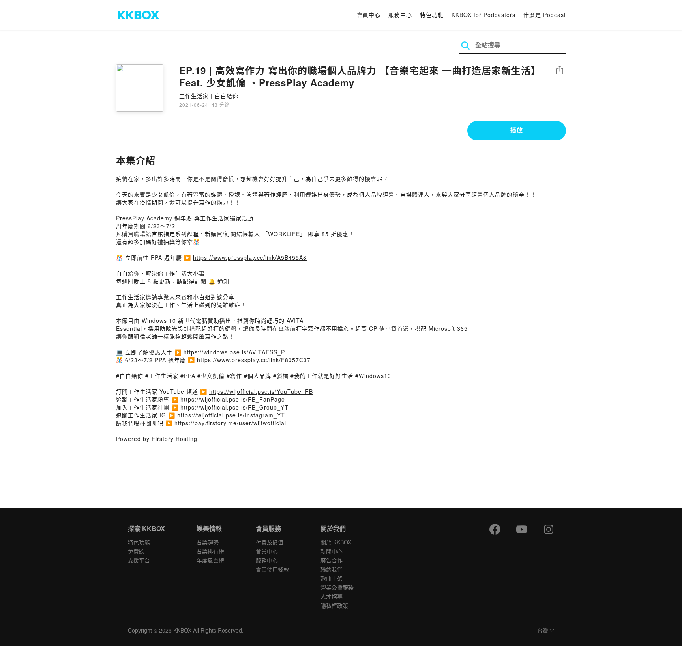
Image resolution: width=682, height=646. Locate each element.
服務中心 (400, 15)
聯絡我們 (331, 569)
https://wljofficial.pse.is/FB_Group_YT (234, 407)
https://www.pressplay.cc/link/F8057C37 (254, 360)
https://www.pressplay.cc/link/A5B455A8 (250, 257)
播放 (516, 130)
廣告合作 (331, 560)
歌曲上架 (331, 578)
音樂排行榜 (210, 551)
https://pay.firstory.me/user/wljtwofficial (230, 423)
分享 (560, 70)
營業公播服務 (337, 587)
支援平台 (139, 560)
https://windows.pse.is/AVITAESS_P (234, 352)
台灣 (543, 631)
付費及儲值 (269, 542)
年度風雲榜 (210, 560)
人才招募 (331, 596)
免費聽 (136, 551)
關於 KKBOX (335, 542)
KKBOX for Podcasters (483, 15)
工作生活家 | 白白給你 (208, 96)
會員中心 (368, 15)
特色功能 (432, 15)
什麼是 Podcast (544, 15)
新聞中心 (331, 551)
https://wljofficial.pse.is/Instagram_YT (231, 415)
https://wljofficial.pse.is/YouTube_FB (261, 391)
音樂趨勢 (208, 542)
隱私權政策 (334, 605)
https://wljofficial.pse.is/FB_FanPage (232, 399)
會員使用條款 (272, 569)
